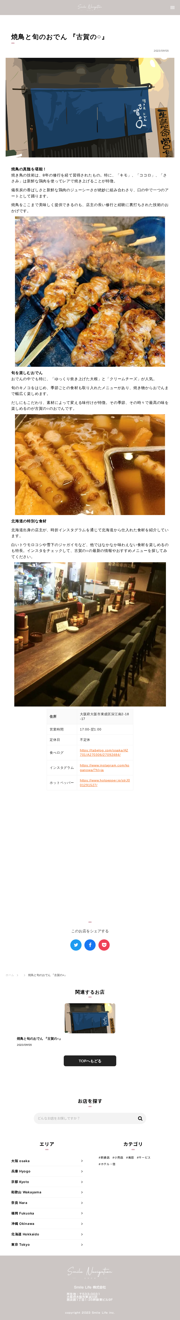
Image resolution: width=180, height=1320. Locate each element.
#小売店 (117, 1157)
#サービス (144, 1157)
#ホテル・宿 (107, 1164)
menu (172, 7)
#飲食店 (104, 1157)
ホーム (10, 975)
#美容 (130, 1157)
